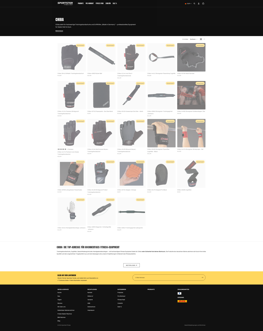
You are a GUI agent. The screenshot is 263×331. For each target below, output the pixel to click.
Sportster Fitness (66, 325)
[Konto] (198, 3)
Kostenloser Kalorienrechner (66, 310)
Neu (59, 296)
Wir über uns (61, 307)
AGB (89, 303)
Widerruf (90, 296)
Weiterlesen (59, 31)
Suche (59, 292)
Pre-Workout (121, 296)
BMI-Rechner (62, 317)
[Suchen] (194, 3)
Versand (90, 299)
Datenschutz (91, 307)
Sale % (120, 307)
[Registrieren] (202, 277)
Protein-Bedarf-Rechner (65, 314)
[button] (193, 39)
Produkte (120, 292)
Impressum (91, 310)
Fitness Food (121, 299)
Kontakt (90, 292)
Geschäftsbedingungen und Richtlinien (195, 325)
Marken (60, 303)
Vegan (60, 299)
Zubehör (120, 303)
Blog (59, 321)
